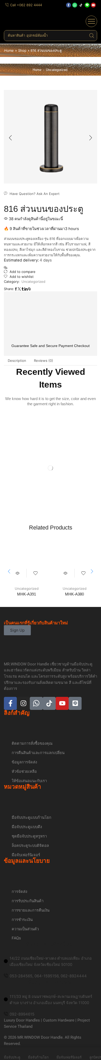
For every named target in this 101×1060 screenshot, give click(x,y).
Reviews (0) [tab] (43, 360)
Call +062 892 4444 (26, 5)
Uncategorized (56, 70)
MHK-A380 (74, 594)
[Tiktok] (80, 5)
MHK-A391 (26, 594)
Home (9, 50)
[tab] (17, 360)
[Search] (91, 35)
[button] (91, 21)
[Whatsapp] (74, 5)
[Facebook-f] (68, 5)
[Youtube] (93, 5)
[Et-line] (87, 5)
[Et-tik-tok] (49, 703)
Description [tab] (17, 360)
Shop (22, 50)
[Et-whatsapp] (36, 703)
